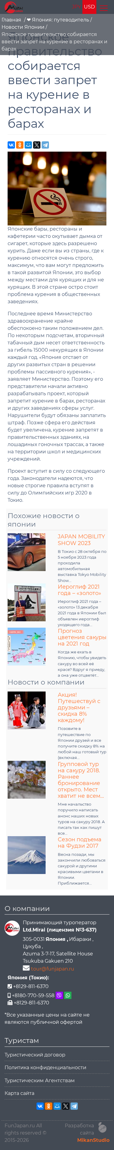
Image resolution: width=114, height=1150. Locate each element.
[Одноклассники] (19, 145)
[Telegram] (45, 145)
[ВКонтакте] (11, 145)
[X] (36, 145)
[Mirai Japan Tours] (14, 7)
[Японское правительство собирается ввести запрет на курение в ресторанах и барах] (57, 188)
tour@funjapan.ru (52, 969)
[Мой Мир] (28, 145)
